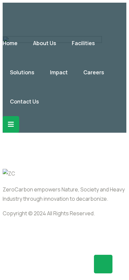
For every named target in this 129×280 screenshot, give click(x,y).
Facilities (83, 43)
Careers (93, 72)
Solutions (22, 72)
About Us (44, 43)
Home (10, 43)
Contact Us (24, 101)
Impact (59, 72)
